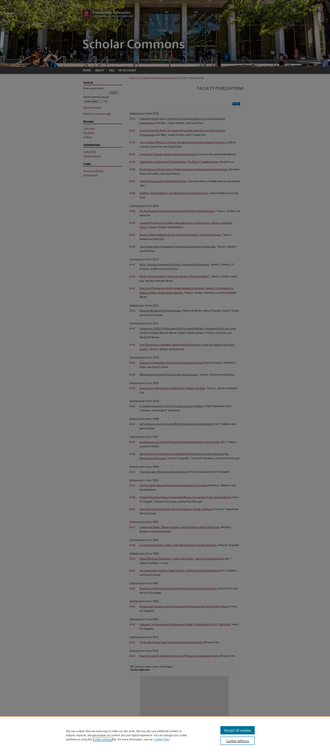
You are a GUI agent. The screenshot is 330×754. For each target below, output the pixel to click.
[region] (165, 735)
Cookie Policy (162, 739)
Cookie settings (102, 739)
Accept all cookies (237, 730)
